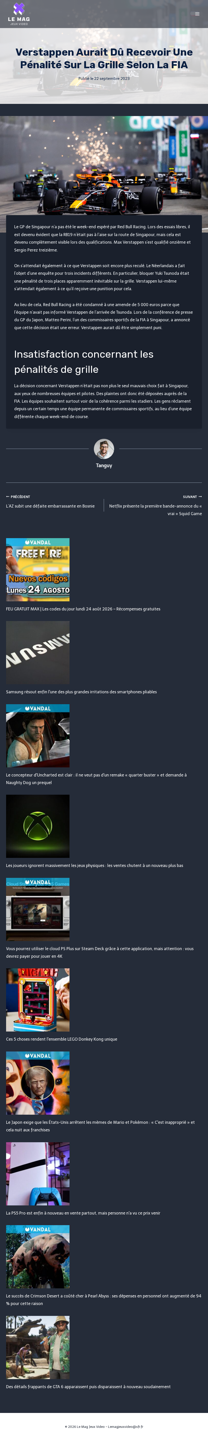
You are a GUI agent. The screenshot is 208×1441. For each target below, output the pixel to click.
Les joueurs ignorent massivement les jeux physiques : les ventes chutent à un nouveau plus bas (94, 865)
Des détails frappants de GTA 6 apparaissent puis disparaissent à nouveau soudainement (88, 1386)
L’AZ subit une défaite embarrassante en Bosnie (50, 502)
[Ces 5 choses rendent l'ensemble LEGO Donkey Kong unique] (104, 1000)
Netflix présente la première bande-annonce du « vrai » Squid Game (155, 505)
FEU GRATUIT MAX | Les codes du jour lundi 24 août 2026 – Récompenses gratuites (83, 609)
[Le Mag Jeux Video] (18, 14)
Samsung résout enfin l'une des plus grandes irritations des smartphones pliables (81, 692)
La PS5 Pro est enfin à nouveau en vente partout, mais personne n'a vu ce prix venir (83, 1213)
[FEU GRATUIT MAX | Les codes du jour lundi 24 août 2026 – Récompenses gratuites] (104, 569)
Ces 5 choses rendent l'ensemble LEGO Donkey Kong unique (61, 1039)
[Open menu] (197, 14)
